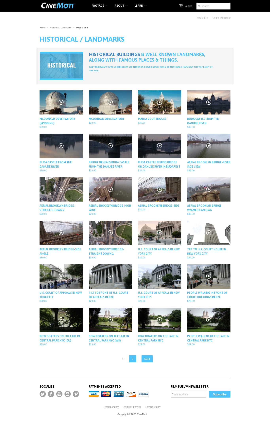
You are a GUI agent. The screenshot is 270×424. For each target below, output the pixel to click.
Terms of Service (132, 406)
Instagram (67, 394)
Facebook (51, 394)
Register (226, 17)
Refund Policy (111, 406)
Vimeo (76, 394)
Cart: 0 (188, 6)
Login (216, 17)
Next (147, 358)
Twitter (43, 394)
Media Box (202, 17)
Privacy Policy (152, 406)
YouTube (59, 394)
